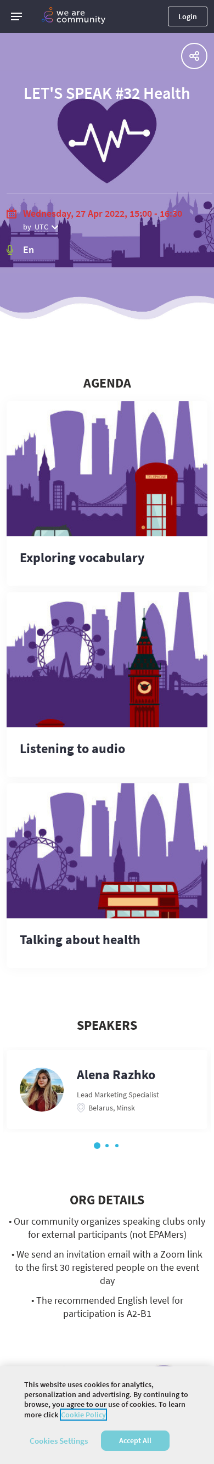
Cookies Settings (59, 1440)
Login (187, 16)
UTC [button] (41, 227)
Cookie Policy (83, 1415)
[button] (16, 16)
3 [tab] (117, 1145)
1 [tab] (97, 1145)
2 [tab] (107, 1145)
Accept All (135, 1440)
